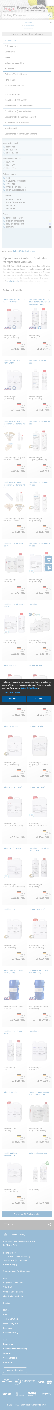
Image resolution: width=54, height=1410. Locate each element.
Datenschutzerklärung (29, 688)
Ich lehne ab (14, 699)
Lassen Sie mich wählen (12, 692)
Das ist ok (39, 699)
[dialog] (27, 705)
